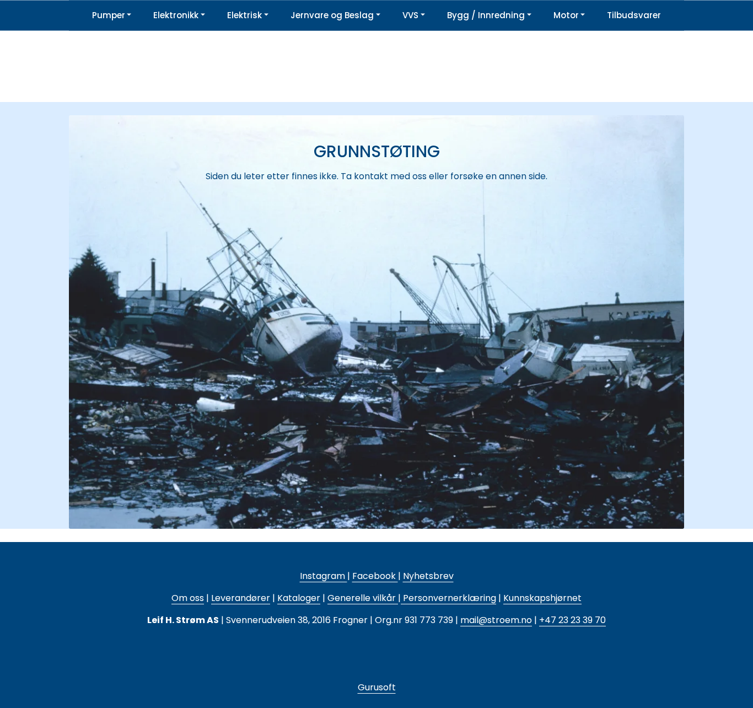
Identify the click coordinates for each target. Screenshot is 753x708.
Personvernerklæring (448, 598)
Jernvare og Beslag (332, 15)
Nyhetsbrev (428, 576)
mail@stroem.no (496, 620)
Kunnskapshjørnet (542, 598)
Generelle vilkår (361, 598)
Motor (566, 15)
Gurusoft (377, 687)
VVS (410, 15)
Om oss (187, 598)
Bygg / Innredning (486, 15)
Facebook (375, 576)
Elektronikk (175, 15)
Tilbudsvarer (634, 15)
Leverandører (240, 598)
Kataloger (298, 598)
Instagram (323, 576)
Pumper (108, 15)
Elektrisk (244, 15)
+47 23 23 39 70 (572, 620)
